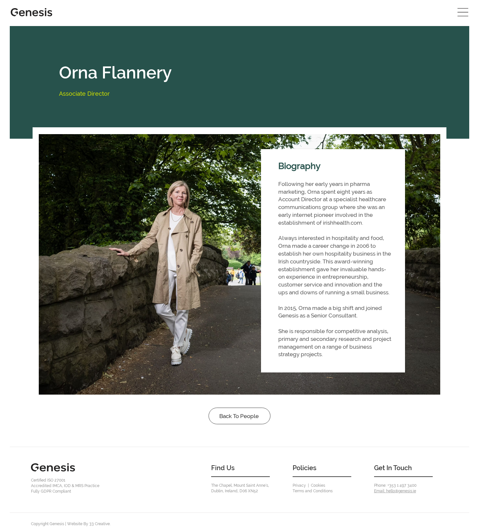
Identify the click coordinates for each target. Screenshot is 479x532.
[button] (462, 12)
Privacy (299, 485)
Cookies (318, 485)
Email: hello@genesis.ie (395, 491)
